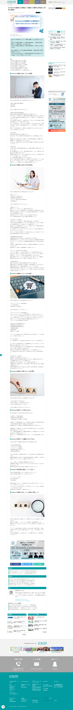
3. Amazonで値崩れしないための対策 (17, 63)
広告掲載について (24, 699)
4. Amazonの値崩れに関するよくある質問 (18, 64)
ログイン (50, 698)
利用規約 (11, 699)
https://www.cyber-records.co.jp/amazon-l (22, 600)
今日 (58, 31)
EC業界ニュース (12, 685)
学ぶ (37, 1)
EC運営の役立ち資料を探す (47, 686)
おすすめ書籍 (45, 688)
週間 (61, 31)
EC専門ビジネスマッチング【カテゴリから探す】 (36, 687)
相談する (26, 1)
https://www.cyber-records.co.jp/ (21, 599)
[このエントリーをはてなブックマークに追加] (41, 12)
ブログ (10, 690)
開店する (43, 1)
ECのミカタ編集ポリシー (13, 693)
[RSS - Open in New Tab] (63, 8)
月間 (64, 31)
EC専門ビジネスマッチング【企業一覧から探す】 (36, 690)
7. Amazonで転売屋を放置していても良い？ (19, 68)
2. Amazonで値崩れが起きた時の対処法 (18, 61)
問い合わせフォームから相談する (25, 685)
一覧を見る (24, 634)
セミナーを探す (46, 684)
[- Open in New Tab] (56, 93)
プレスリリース (12, 692)
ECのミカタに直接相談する (58, 687)
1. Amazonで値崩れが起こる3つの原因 (18, 60)
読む (20, 1)
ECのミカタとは (12, 698)
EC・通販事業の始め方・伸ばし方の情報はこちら (58, 685)
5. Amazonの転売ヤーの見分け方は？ (17, 66)
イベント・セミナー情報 (33, 614)
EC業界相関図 (34, 700)
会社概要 (22, 698)
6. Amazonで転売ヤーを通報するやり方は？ (19, 67)
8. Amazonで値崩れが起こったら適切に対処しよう (20, 70)
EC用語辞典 (45, 690)
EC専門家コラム (12, 689)
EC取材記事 (11, 687)
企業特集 (10, 614)
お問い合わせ (23, 701)
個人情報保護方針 (12, 701)
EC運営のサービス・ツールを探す (36, 685)
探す (32, 1)
